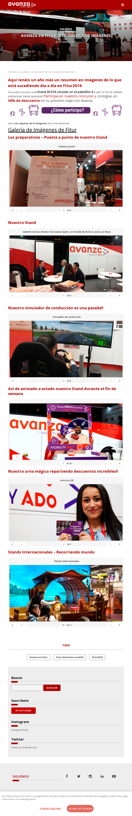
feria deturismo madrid (69, 657)
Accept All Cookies (80, 808)
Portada (12, 72)
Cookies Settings (50, 808)
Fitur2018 (97, 657)
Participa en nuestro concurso (68, 96)
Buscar (52, 687)
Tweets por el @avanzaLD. (24, 747)
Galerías (66, 29)
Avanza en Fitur (38, 657)
